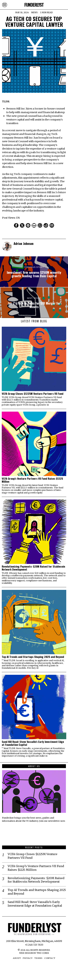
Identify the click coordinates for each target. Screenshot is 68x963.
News (34, 12)
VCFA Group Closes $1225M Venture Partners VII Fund (32, 393)
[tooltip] (16, 225)
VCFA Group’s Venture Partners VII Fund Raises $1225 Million (32, 480)
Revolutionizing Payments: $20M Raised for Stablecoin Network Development (33, 568)
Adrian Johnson (23, 243)
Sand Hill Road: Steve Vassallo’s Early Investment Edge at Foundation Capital (33, 743)
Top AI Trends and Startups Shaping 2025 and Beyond (33, 656)
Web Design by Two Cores (34, 953)
